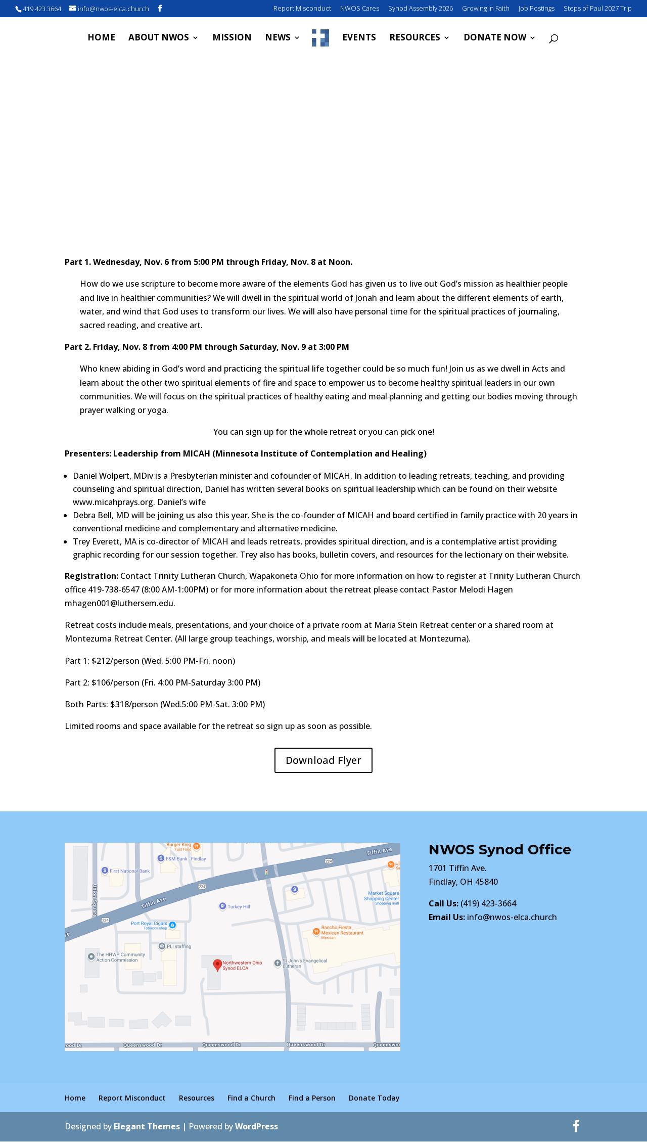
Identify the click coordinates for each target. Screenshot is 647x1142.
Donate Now (495, 38)
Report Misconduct (302, 9)
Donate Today (374, 1098)
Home (101, 38)
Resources (414, 38)
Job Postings (536, 9)
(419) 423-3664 (472, 903)
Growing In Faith (486, 9)
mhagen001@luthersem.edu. (120, 603)
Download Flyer (323, 760)
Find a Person (312, 1098)
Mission (232, 38)
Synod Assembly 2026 (420, 9)
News (278, 38)
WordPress (256, 1126)
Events (359, 38)
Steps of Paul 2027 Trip (598, 9)
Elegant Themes (147, 1126)
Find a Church (251, 1098)
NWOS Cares (359, 9)
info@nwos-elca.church (512, 917)
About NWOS (158, 38)
